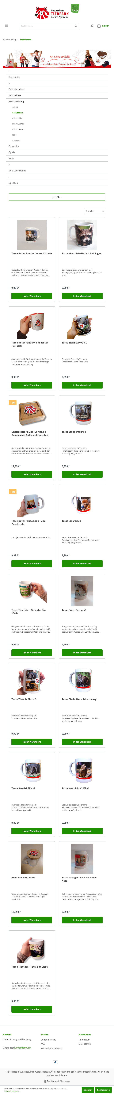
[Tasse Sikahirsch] (82, 502)
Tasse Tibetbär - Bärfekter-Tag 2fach (28, 611)
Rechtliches (85, 1034)
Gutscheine (14, 77)
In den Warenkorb (32, 296)
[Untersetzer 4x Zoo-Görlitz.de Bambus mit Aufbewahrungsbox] (31, 413)
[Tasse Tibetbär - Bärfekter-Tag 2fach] (31, 591)
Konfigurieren (103, 1089)
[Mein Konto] (92, 26)
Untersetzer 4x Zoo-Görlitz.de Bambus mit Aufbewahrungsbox (30, 433)
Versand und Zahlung (51, 1048)
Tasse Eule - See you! (74, 610)
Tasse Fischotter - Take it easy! (79, 699)
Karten (15, 107)
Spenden (13, 182)
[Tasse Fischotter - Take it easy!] (82, 680)
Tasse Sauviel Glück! (23, 788)
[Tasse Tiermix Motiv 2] (31, 680)
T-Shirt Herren (18, 129)
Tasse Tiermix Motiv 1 (74, 342)
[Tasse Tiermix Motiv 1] (82, 324)
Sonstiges (16, 140)
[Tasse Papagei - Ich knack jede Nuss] (82, 859)
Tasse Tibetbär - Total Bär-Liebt (29, 966)
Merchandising (16, 101)
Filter (58, 197)
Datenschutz (85, 1043)
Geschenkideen (16, 89)
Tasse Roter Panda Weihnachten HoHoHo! (29, 344)
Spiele (12, 152)
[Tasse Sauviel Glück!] (31, 769)
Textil (14, 134)
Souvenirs (14, 146)
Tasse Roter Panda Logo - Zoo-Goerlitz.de (28, 522)
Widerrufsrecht (48, 1039)
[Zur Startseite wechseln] (57, 11)
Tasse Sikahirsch (71, 521)
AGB (43, 1043)
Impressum (84, 1039)
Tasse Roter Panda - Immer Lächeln (31, 253)
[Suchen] (75, 26)
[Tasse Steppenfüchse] (82, 413)
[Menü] (6, 25)
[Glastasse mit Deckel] (31, 859)
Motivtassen (17, 112)
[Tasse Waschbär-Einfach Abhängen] (82, 235)
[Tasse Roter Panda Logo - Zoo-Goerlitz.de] (31, 502)
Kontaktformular (22, 1047)
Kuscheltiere (15, 95)
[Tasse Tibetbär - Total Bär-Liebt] (31, 948)
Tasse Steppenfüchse (74, 431)
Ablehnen (88, 1089)
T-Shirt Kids (17, 118)
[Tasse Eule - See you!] (82, 591)
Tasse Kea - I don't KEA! (75, 788)
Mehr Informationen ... (12, 1091)
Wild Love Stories (17, 170)
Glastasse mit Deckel (23, 877)
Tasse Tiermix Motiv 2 (24, 699)
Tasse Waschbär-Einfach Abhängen (82, 253)
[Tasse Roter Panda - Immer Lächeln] (31, 235)
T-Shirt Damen (18, 123)
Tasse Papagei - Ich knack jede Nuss (79, 879)
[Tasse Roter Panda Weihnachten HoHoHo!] (31, 324)
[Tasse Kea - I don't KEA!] (82, 769)
